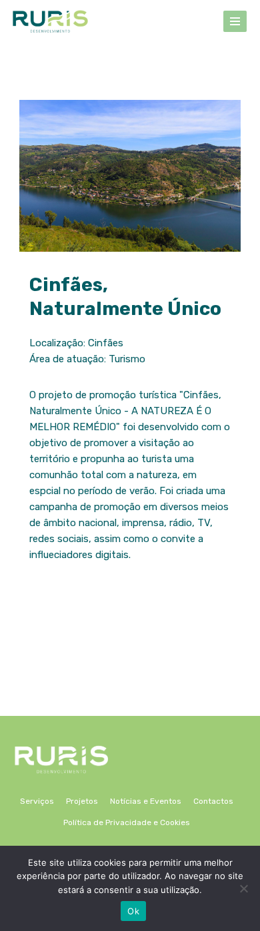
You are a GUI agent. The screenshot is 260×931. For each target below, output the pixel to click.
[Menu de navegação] (235, 21)
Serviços (37, 801)
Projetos (82, 801)
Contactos (213, 801)
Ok (133, 911)
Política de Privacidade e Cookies (126, 822)
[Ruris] (50, 21)
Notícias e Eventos (145, 801)
